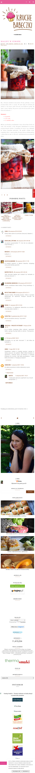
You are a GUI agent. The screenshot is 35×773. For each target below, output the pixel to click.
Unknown (8, 365)
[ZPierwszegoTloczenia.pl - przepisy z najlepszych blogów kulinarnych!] (17, 723)
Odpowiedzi (9, 372)
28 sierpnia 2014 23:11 (22, 292)
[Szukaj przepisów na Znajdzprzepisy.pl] (17, 706)
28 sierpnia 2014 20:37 (25, 283)
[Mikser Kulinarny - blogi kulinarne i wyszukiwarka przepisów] (17, 743)
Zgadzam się (26, 771)
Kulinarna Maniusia (11, 283)
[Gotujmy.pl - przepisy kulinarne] (17, 594)
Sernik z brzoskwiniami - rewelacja (17, 551)
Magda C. (8, 251)
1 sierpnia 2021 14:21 (21, 375)
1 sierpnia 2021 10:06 (17, 365)
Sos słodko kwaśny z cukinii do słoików (17, 533)
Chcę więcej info (16, 771)
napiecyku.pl (9, 272)
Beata (11, 375)
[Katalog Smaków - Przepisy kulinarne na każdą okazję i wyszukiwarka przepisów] (17, 695)
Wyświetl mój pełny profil (19, 483)
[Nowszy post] (1, 418)
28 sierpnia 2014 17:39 (22, 261)
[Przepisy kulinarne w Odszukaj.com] (17, 701)
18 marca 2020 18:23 (12, 338)
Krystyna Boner (10, 292)
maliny (32, 43)
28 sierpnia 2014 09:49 (15, 231)
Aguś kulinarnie (10, 261)
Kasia (6, 305)
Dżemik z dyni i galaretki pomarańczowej (17, 569)
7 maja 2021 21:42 (14, 349)
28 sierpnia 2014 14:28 (17, 251)
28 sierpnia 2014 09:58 (23, 240)
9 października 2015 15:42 (19, 316)
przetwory (4, 45)
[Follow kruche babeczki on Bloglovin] (17, 627)
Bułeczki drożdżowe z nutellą (17, 516)
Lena (6, 231)
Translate (23, 622)
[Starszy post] (33, 418)
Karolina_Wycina (10, 240)
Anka (6, 349)
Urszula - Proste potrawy (14, 325)
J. (5, 338)
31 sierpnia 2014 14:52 (15, 305)
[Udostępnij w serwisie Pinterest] (7, 195)
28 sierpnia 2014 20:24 (20, 272)
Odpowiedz (8, 235)
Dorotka (8, 316)
